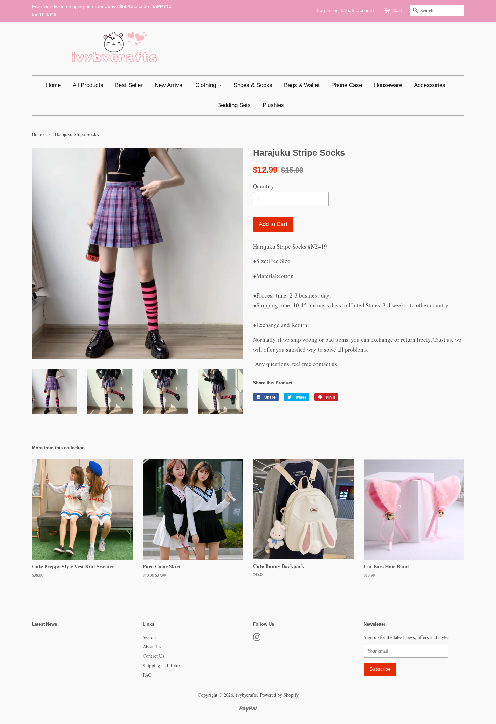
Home (53, 85)
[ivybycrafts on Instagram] (256, 638)
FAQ (147, 675)
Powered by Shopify (279, 695)
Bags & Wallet (302, 85)
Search (149, 637)
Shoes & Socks (252, 85)
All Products (88, 85)
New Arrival (169, 85)
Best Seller (129, 85)
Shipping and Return (163, 665)
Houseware (388, 85)
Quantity (263, 186)
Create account (357, 10)
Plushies (273, 105)
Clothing (206, 85)
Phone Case (346, 85)
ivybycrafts (246, 695)
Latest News (44, 624)
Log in (323, 10)
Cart (397, 10)
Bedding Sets (234, 105)
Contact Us (153, 656)
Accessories (429, 85)
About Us (152, 646)
